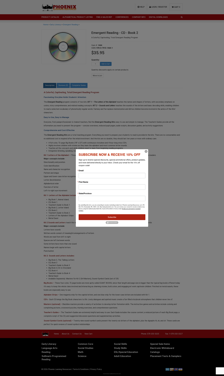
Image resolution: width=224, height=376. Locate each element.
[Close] (146, 151)
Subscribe (112, 217)
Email (81, 170)
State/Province (85, 193)
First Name (83, 182)
